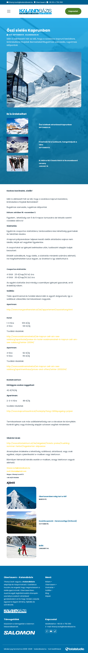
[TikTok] (55, 631)
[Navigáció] (9, 11)
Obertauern (41, 2)
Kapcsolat (73, 11)
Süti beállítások (54, 649)
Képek (48, 596)
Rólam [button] (48, 581)
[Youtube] (51, 631)
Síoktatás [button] (49, 587)
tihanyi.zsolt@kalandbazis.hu (21, 2)
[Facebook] (47, 631)
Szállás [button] (48, 590)
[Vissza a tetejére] (82, 647)
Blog (47, 593)
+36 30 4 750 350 (55, 2)
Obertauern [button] (50, 584)
